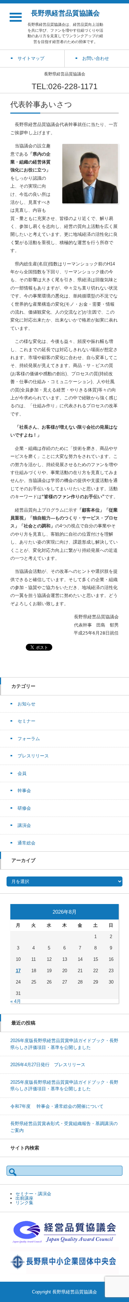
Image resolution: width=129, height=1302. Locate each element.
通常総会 (26, 843)
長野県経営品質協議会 (65, 13)
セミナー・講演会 (33, 1193)
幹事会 (24, 790)
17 (18, 970)
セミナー (26, 721)
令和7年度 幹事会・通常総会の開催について (57, 1106)
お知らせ (26, 703)
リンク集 (24, 1202)
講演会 (24, 825)
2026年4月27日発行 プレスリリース (47, 1064)
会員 (22, 773)
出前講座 (24, 1198)
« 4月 (15, 1001)
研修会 (24, 808)
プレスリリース (33, 755)
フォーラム (29, 738)
